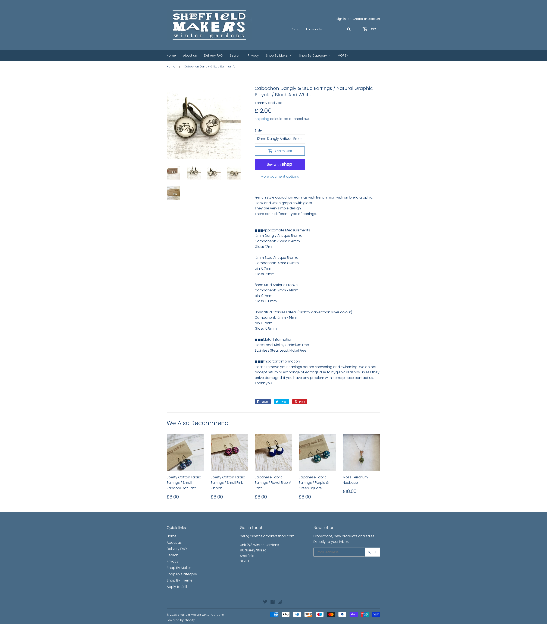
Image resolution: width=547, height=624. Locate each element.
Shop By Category (313, 55)
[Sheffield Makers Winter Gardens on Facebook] (272, 602)
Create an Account (366, 19)
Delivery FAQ (213, 55)
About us (190, 55)
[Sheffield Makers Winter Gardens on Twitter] (265, 602)
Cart (372, 29)
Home (171, 55)
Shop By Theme (180, 580)
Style (258, 130)
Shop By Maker (277, 55)
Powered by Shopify (181, 620)
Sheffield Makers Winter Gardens (201, 615)
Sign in (341, 19)
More (342, 55)
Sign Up (373, 552)
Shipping (262, 118)
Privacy (253, 55)
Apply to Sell (177, 586)
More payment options (280, 176)
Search (235, 55)
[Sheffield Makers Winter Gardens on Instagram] (280, 602)
